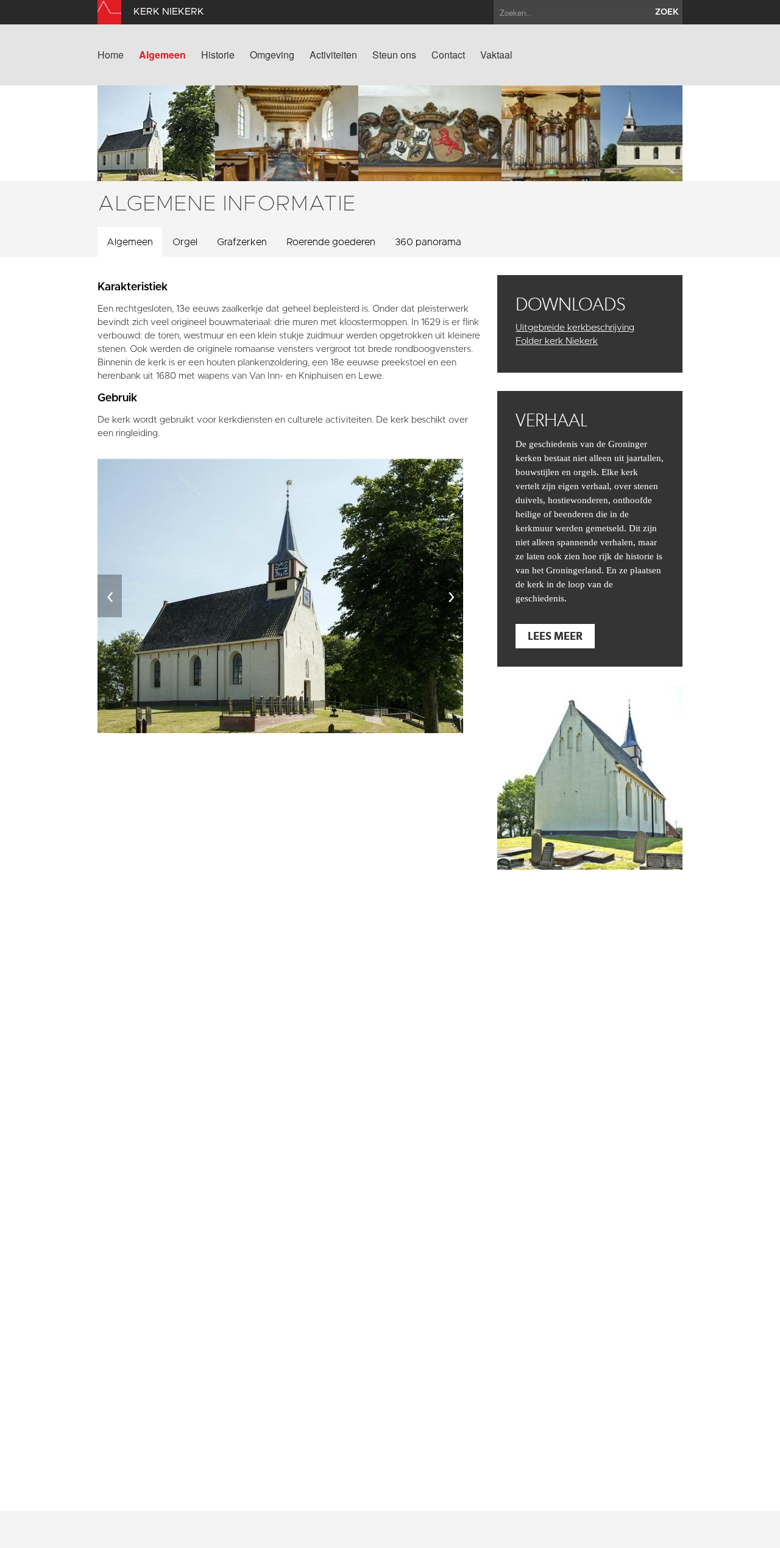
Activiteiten (333, 55)
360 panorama (428, 242)
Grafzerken (242, 242)
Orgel (184, 242)
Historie (218, 55)
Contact (448, 55)
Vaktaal (496, 55)
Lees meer (555, 635)
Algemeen (162, 55)
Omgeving (272, 55)
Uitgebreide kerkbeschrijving (575, 327)
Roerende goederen (330, 242)
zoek (667, 12)
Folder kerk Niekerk (557, 341)
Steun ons (394, 55)
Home (111, 55)
